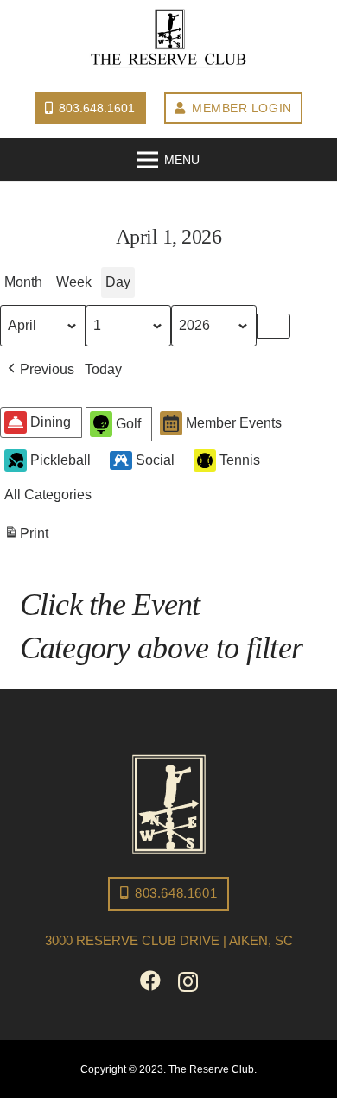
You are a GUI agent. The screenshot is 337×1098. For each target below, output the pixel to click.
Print (25, 538)
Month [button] (23, 282)
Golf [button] (128, 423)
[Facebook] (150, 980)
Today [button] (103, 369)
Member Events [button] (234, 423)
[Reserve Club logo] (168, 39)
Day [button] (117, 282)
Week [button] (74, 282)
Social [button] (155, 460)
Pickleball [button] (60, 460)
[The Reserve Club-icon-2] (169, 804)
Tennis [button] (239, 460)
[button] (39, 369)
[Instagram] (188, 981)
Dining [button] (50, 422)
